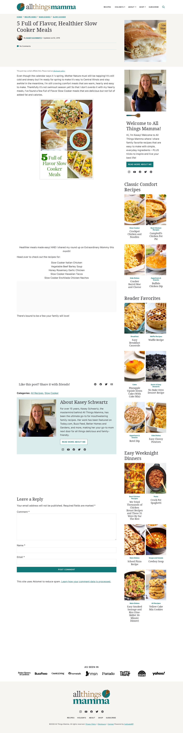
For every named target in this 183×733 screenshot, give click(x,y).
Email (21, 557)
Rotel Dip (134, 441)
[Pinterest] (85, 449)
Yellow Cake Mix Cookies (156, 608)
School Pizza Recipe (135, 563)
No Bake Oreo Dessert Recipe (156, 391)
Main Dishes (44, 17)
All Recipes (37, 393)
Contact (111, 724)
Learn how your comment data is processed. (86, 581)
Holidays (119, 7)
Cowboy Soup (156, 561)
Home (19, 17)
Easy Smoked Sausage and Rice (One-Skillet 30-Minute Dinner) (134, 613)
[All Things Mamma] (91, 705)
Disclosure (102, 724)
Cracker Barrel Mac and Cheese (134, 284)
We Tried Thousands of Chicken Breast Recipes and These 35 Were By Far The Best (134, 510)
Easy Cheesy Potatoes (156, 440)
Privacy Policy (91, 724)
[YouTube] (68, 449)
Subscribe (154, 7)
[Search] (163, 7)
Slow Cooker (59, 17)
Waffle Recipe (156, 340)
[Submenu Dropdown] (124, 7)
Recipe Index (31, 17)
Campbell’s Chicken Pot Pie (156, 236)
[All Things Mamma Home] (46, 7)
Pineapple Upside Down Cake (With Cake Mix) (134, 392)
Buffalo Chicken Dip (156, 285)
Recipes (107, 7)
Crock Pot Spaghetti (156, 501)
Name (21, 545)
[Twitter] (79, 449)
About (131, 7)
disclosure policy (59, 71)
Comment (23, 511)
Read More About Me (74, 442)
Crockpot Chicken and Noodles (135, 234)
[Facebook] (74, 449)
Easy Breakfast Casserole (134, 342)
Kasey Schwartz (34, 38)
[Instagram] (63, 449)
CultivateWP (128, 724)
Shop (141, 7)
